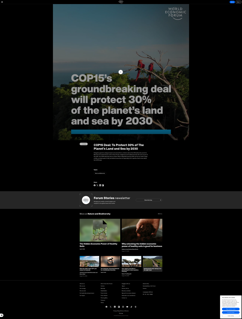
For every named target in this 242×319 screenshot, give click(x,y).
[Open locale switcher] (1, 315)
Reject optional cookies (230, 309)
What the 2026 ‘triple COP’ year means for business (88, 269)
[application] (121, 72)
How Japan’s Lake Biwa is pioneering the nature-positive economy (130, 270)
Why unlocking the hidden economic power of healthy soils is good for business (142, 245)
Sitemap (121, 313)
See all (160, 213)
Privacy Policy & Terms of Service (121, 310)
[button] (121, 72)
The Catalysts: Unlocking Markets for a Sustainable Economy (110, 269)
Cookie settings (231, 315)
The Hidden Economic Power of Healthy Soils (98, 245)
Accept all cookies (230, 312)
